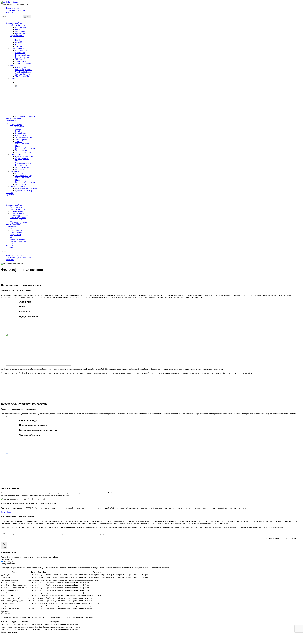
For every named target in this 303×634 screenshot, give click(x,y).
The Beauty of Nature (23, 76)
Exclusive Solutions (17, 48)
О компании (11, 21)
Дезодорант (20, 169)
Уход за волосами (22, 167)
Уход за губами (21, 150)
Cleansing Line (21, 27)
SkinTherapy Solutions (23, 70)
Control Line (20, 42)
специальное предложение (26, 116)
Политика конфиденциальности (19, 10)
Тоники (18, 129)
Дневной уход (21, 133)
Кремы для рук (21, 165)
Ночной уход (20, 135)
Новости (9, 193)
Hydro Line (19, 44)
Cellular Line (20, 53)
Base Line (19, 40)
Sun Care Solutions (22, 74)
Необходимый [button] (6, 559)
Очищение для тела (23, 163)
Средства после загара (24, 191)
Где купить (10, 195)
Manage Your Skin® (13, 118)
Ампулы (18, 142)
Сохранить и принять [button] (9, 632)
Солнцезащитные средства (26, 188)
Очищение (19, 127)
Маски (17, 146)
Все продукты (21, 68)
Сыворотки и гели (22, 144)
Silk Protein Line (21, 59)
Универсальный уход (23, 137)
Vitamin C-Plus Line (23, 63)
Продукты (10, 123)
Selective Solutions (17, 25)
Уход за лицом (16, 125)
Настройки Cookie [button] (272, 538)
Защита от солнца (17, 186)
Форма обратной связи (15, 8)
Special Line (20, 31)
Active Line (19, 38)
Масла (17, 161)
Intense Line (19, 29)
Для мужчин (15, 171)
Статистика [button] (5, 611)
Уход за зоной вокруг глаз (25, 148)
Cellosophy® (11, 120)
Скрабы (18, 131)
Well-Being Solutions (23, 72)
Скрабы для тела (22, 159)
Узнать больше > (7, 512)
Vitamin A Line (21, 61)
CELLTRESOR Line (23, 51)
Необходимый (9, 562)
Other (12, 65)
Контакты (10, 12)
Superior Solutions (17, 36)
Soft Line (18, 46)
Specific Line (20, 34)
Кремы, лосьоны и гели (24, 157)
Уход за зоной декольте (24, 152)
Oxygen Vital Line (22, 57)
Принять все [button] (291, 538)
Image (12, 78)
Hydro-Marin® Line (22, 55)
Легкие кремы (21, 140)
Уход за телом (15, 154)
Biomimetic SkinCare (14, 23)
